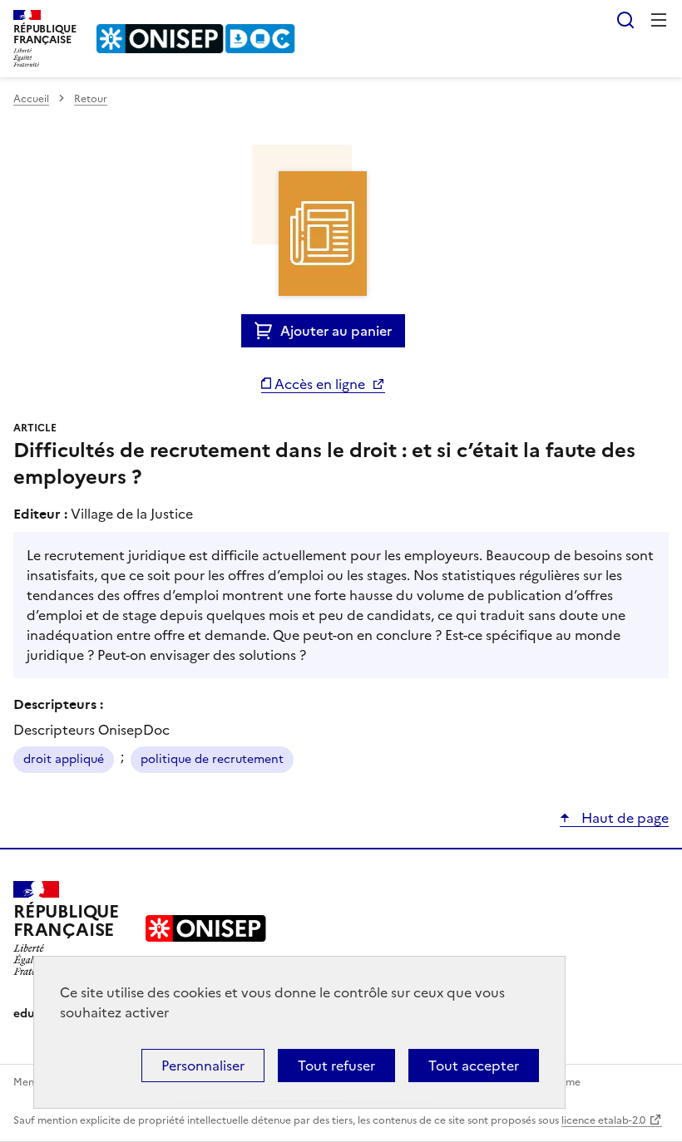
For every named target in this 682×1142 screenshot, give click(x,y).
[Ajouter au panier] (267, 331)
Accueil (31, 98)
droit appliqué (63, 759)
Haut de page (623, 818)
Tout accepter (473, 1066)
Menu (658, 20)
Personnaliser (203, 1066)
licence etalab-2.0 (603, 1120)
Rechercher (625, 20)
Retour (90, 98)
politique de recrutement (212, 759)
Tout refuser (336, 1066)
